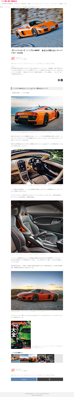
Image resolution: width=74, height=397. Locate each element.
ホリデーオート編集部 (21, 59)
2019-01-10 (18, 57)
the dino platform (38, 395)
